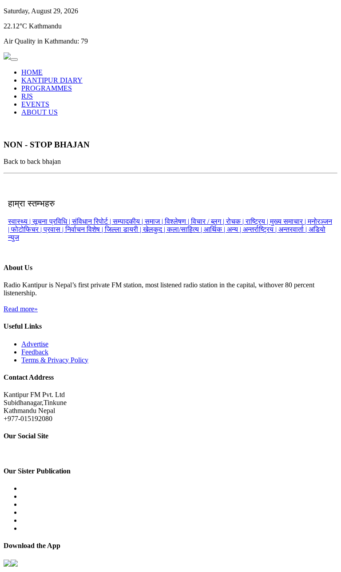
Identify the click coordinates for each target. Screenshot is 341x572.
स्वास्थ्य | (20, 221)
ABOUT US (39, 112)
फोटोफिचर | (27, 229)
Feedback (34, 352)
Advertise (34, 344)
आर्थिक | (215, 229)
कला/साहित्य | (185, 229)
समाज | (155, 221)
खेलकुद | (155, 229)
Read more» (21, 309)
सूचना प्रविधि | (52, 221)
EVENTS (35, 104)
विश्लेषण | (178, 221)
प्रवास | (54, 229)
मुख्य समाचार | (289, 221)
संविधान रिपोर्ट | (92, 221)
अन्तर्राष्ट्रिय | (260, 229)
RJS (27, 96)
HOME (32, 72)
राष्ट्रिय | (258, 221)
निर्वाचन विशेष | (85, 229)
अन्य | (235, 229)
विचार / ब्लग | (208, 221)
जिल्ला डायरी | (124, 229)
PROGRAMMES (46, 88)
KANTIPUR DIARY (52, 80)
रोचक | (236, 221)
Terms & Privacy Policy (54, 360)
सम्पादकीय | (129, 221)
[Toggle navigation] (14, 59)
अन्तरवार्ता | (293, 229)
